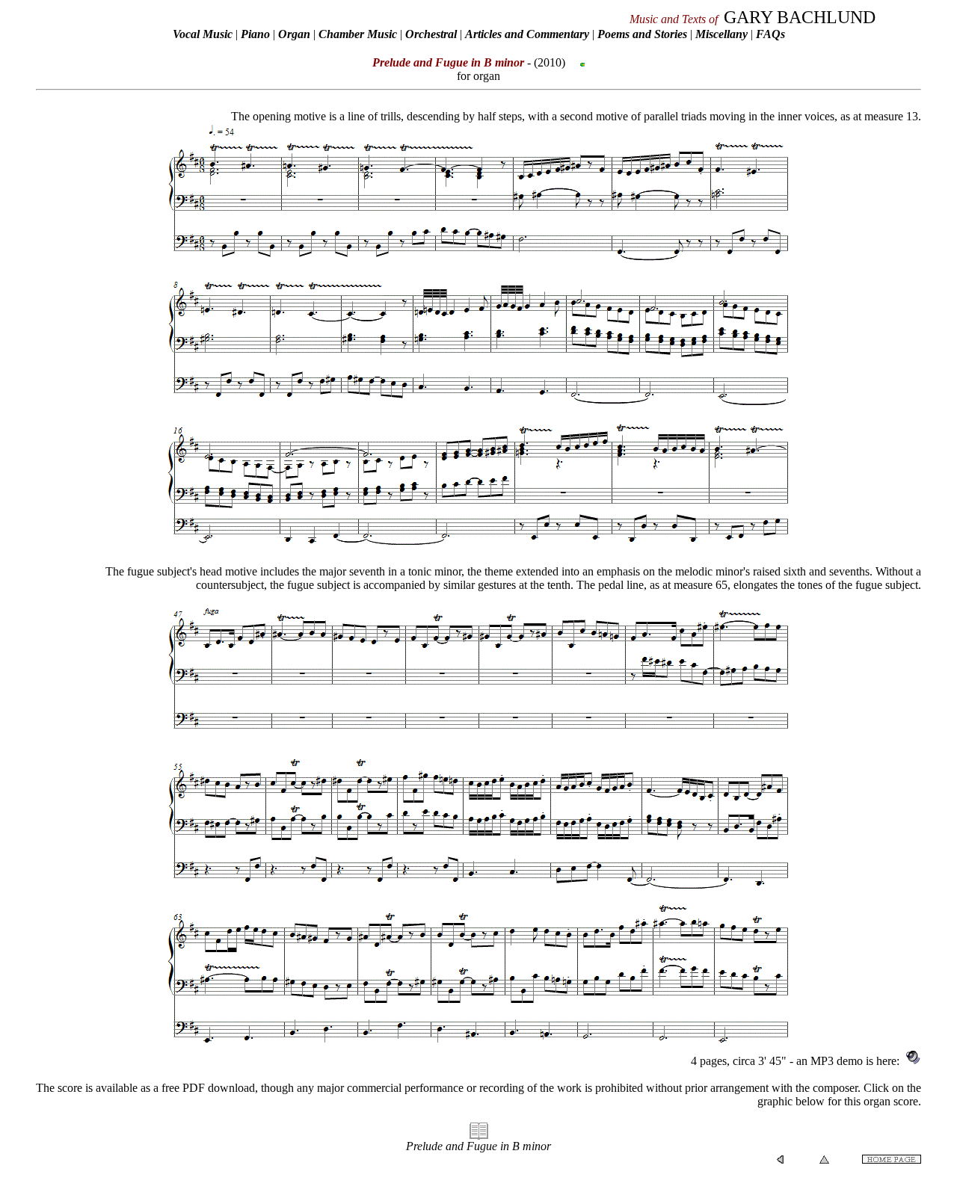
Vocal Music (203, 34)
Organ (294, 34)
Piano (255, 34)
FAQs (770, 34)
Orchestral (432, 34)
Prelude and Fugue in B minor (478, 1146)
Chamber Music (358, 34)
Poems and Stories (642, 34)
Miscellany (721, 34)
